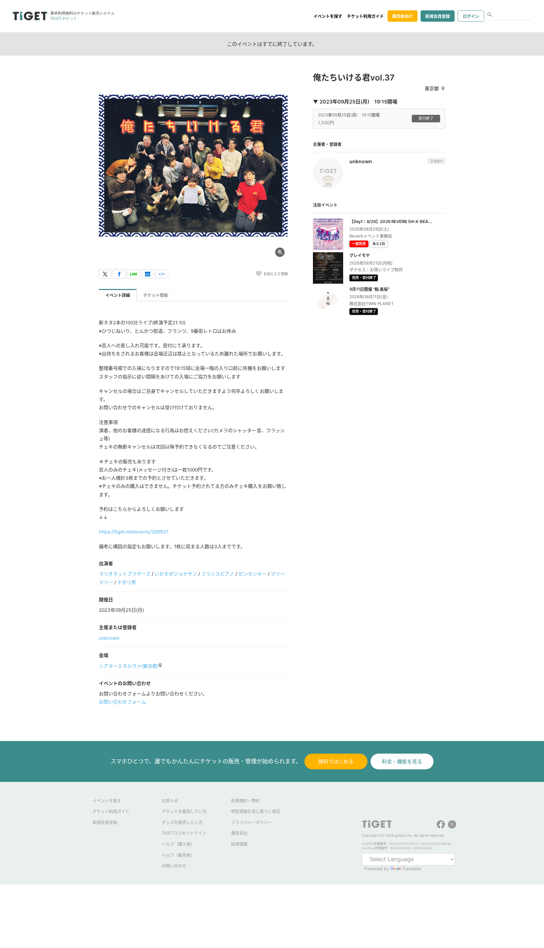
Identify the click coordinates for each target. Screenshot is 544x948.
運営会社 (239, 832)
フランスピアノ (217, 574)
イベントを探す (328, 16)
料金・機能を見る (402, 761)
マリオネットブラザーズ (124, 574)
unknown (109, 638)
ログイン (471, 16)
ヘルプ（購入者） (178, 843)
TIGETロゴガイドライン (184, 832)
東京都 (432, 89)
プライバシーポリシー (251, 822)
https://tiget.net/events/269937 (134, 532)
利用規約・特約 (245, 800)
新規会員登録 (437, 16)
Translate (411, 868)
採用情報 (239, 843)
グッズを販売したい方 (182, 822)
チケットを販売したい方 (184, 811)
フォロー (436, 161)
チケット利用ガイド (365, 16)
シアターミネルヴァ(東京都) (129, 666)
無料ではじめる (336, 761)
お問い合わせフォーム (122, 702)
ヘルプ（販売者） (178, 854)
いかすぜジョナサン (176, 574)
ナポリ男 (126, 582)
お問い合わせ (174, 865)
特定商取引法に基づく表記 (255, 811)
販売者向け (402, 16)
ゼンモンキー (252, 574)
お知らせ (170, 800)
